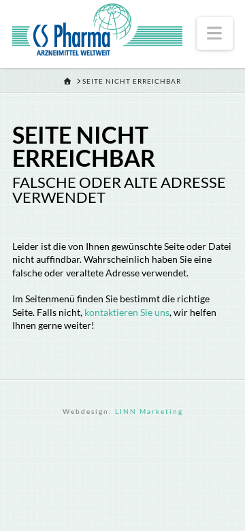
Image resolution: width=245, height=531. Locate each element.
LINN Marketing (149, 411)
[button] (215, 33)
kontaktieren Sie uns (126, 312)
